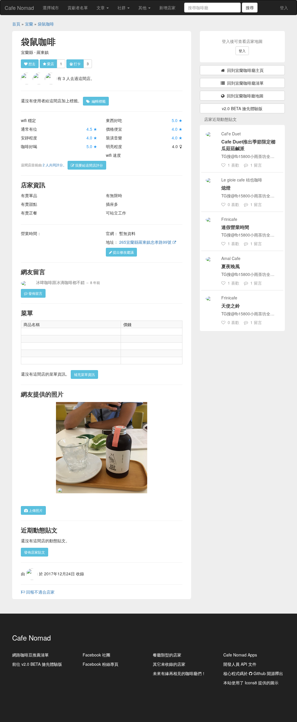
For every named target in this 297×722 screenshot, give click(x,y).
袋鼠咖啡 (46, 24)
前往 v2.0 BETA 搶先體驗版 (37, 664)
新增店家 (167, 7)
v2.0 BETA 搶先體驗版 (242, 108)
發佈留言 (35, 293)
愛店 (50, 63)
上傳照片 (35, 510)
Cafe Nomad (19, 7)
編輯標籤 (98, 101)
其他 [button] (143, 7)
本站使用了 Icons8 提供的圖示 (250, 682)
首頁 (16, 24)
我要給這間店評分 (88, 165)
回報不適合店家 (40, 592)
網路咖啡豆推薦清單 (30, 655)
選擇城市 (51, 7)
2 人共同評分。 (54, 164)
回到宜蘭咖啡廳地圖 (243, 96)
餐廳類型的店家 (167, 655)
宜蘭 (29, 24)
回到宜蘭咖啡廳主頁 (244, 70)
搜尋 (250, 7)
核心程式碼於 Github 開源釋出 (253, 673)
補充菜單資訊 (84, 374)
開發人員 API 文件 (239, 664)
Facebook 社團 (96, 655)
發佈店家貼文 (34, 552)
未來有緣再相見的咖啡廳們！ (179, 673)
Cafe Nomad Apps (240, 655)
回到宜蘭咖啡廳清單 (244, 83)
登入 (284, 7)
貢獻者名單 (78, 7)
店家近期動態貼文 (220, 119)
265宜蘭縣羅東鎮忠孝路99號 (146, 242)
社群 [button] (122, 7)
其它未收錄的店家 (169, 664)
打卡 (77, 63)
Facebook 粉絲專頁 (100, 664)
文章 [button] (101, 7)
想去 (31, 63)
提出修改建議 (123, 252)
